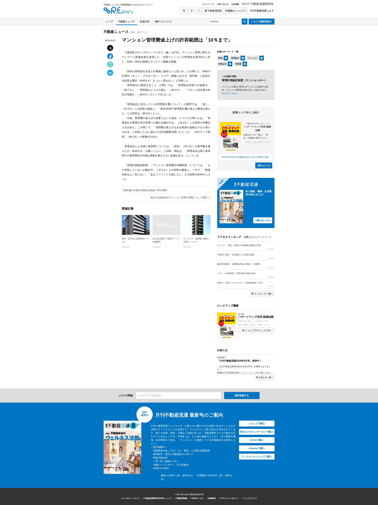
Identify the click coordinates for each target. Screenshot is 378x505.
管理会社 (222, 64)
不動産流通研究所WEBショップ (158, 498)
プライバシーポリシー (229, 498)
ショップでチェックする (257, 330)
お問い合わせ (222, 4)
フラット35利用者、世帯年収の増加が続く (245, 275)
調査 (220, 58)
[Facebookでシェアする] (110, 56)
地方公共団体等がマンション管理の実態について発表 (179, 197)
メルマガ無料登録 (261, 21)
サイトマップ (208, 4)
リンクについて (250, 498)
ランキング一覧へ (263, 293)
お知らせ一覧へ (265, 377)
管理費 (238, 64)
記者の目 (145, 21)
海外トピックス (163, 21)
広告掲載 (235, 4)
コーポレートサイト (131, 498)
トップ (109, 21)
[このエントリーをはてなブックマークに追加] (110, 72)
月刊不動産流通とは (261, 10)
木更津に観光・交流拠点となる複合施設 (245, 256)
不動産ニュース (126, 21)
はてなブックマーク (261, 237)
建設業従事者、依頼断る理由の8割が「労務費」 (245, 265)
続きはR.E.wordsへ (230, 93)
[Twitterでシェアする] (110, 47)
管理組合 (235, 58)
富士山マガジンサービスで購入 (256, 431)
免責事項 (211, 498)
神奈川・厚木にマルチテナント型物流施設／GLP (245, 284)
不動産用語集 (214, 10)
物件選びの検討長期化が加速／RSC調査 (145, 190)
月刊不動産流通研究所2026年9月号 (235, 366)
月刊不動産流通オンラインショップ (239, 372)
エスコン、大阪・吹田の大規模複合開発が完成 (245, 247)
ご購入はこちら (263, 165)
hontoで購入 (257, 440)
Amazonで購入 (257, 448)
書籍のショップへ (237, 10)
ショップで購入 (257, 423)
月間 (246, 237)
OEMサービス (197, 498)
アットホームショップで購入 (256, 456)
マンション (253, 58)
